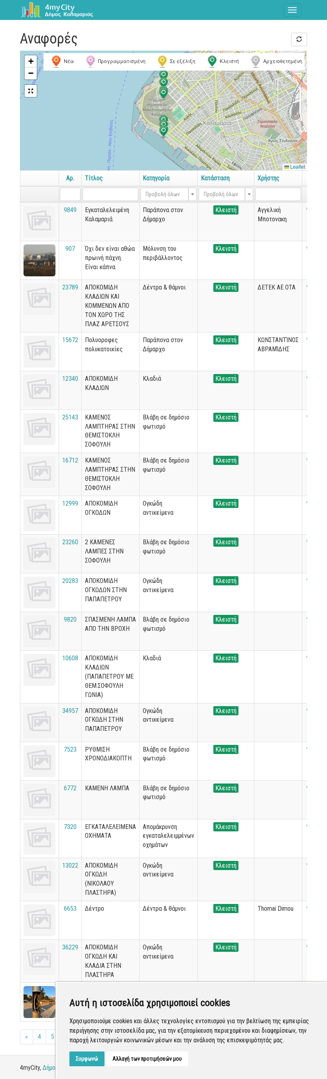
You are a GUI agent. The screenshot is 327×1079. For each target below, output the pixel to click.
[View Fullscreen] (31, 91)
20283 (70, 581)
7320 (70, 827)
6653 (70, 908)
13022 (70, 865)
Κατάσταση (215, 178)
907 (70, 248)
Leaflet (297, 166)
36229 (70, 947)
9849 (70, 210)
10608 (70, 658)
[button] (163, 83)
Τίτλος (94, 178)
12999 (70, 503)
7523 (70, 749)
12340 (70, 378)
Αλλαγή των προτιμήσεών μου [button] (147, 1058)
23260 (70, 542)
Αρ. (70, 178)
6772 (70, 788)
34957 (70, 711)
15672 (70, 340)
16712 (70, 460)
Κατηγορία (156, 178)
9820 (70, 619)
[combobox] (168, 194)
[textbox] (166, 194)
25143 (70, 417)
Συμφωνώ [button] (87, 1058)
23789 (70, 287)
